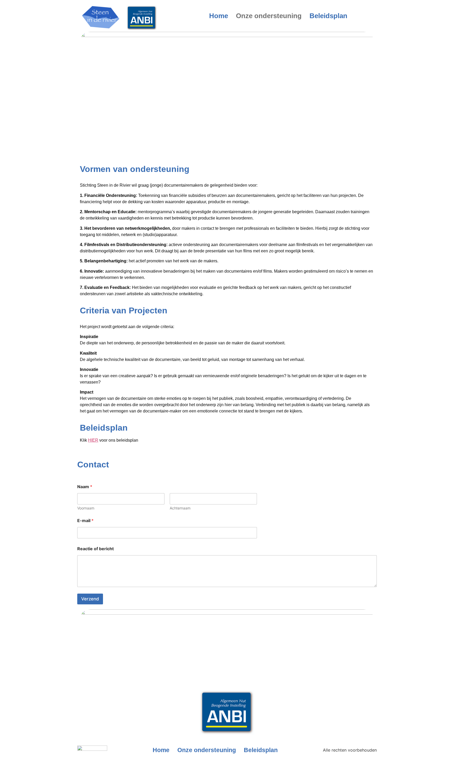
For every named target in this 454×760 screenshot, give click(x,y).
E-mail (85, 520)
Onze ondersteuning (269, 16)
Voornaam (85, 508)
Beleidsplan (328, 16)
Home (218, 16)
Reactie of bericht (95, 548)
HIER (93, 440)
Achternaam (180, 508)
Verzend (90, 598)
